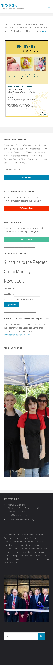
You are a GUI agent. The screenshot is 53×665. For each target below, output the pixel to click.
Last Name (9, 294)
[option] (26, 416)
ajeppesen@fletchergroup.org (17, 334)
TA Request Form (26, 208)
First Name (9, 288)
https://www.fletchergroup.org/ (21, 519)
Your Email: (9, 299)
